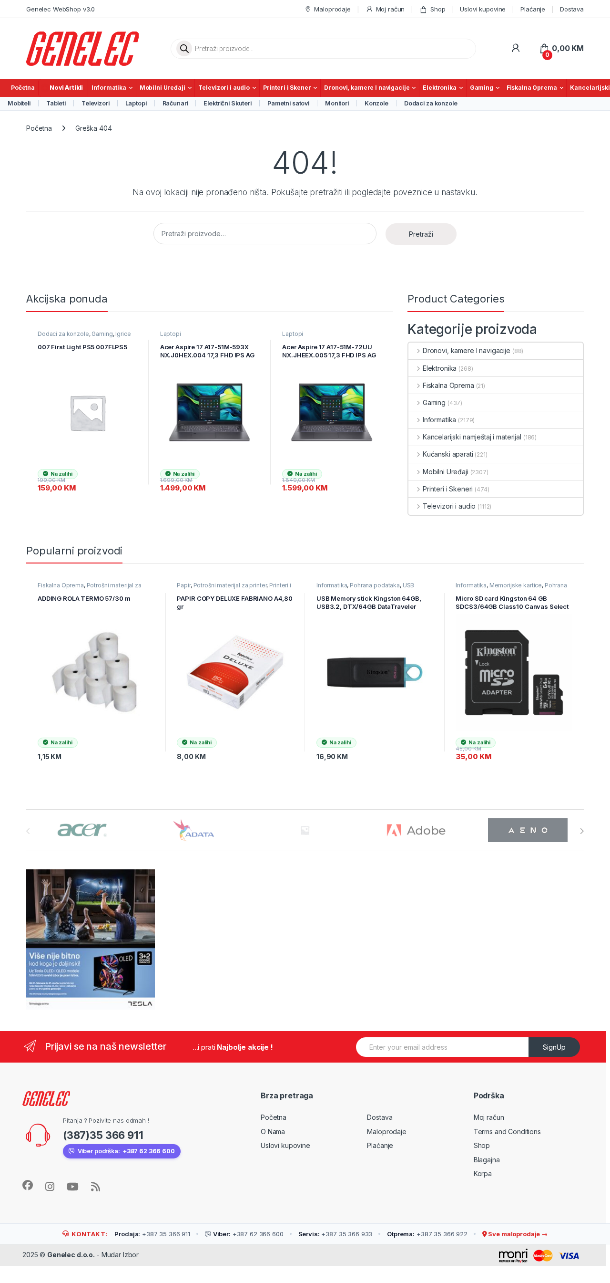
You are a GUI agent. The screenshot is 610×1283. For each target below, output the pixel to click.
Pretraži (421, 234)
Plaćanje (532, 9)
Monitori (337, 103)
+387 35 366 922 (427, 1234)
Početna (23, 87)
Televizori (95, 103)
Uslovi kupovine (483, 9)
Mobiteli (19, 103)
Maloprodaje (332, 9)
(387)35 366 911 (103, 1135)
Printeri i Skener (287, 87)
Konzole (376, 103)
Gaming (481, 87)
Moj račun (390, 9)
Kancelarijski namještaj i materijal (472, 437)
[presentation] (582, 831)
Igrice (123, 333)
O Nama (273, 1131)
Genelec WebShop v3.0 (60, 9)
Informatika (109, 87)
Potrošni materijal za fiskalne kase (90, 588)
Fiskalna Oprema (532, 87)
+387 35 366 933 (335, 1234)
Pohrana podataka (375, 585)
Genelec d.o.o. (71, 1255)
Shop (437, 9)
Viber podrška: (126, 1151)
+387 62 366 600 (248, 1234)
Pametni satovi (288, 103)
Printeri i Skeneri (448, 489)
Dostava (572, 9)
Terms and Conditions (507, 1131)
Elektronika (439, 87)
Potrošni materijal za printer (230, 585)
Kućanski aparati (448, 454)
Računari (175, 103)
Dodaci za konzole (431, 103)
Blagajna (487, 1160)
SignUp (554, 1047)
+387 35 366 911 (152, 1234)
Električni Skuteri (227, 103)
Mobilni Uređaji (162, 87)
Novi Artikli (66, 87)
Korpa (483, 1173)
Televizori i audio (223, 87)
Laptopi (136, 103)
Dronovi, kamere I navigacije (366, 87)
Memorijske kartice (515, 585)
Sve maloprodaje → (517, 1234)
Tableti (56, 103)
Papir (183, 585)
